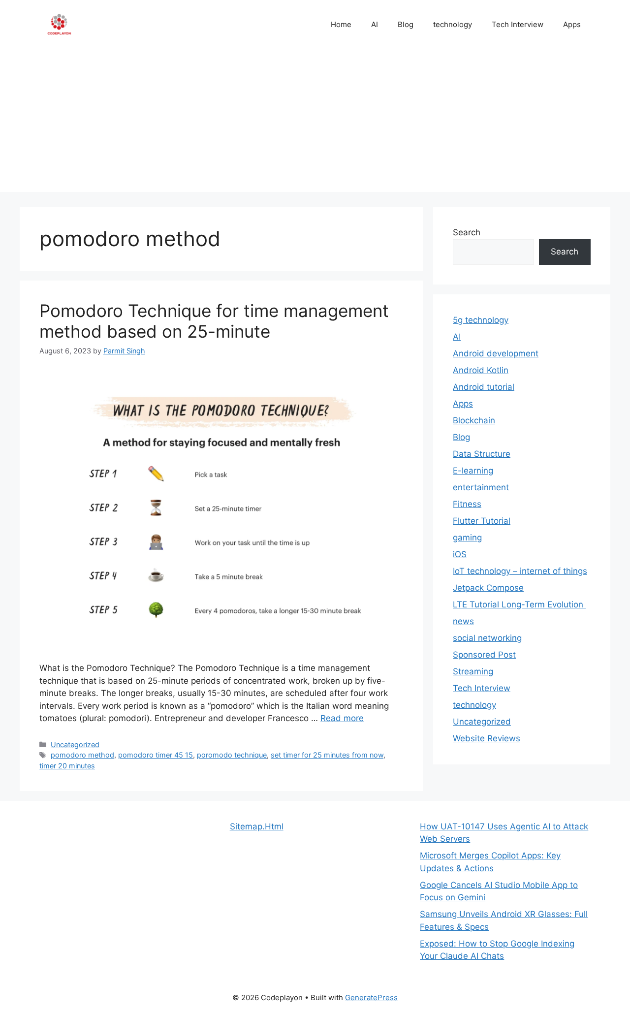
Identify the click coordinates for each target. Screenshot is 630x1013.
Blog (405, 24)
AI (374, 24)
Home (341, 24)
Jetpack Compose (488, 588)
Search (466, 232)
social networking (487, 638)
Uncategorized (75, 744)
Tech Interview (517, 24)
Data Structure (481, 454)
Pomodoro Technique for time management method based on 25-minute (214, 321)
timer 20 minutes (67, 765)
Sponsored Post (484, 655)
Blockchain (474, 420)
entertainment (481, 487)
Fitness (467, 504)
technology (452, 24)
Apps (572, 24)
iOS (460, 554)
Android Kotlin (480, 370)
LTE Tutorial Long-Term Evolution (519, 604)
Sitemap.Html (257, 826)
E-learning (473, 470)
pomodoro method (82, 755)
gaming (467, 537)
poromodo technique (232, 755)
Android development (495, 353)
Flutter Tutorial (481, 521)
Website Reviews (486, 738)
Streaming (473, 671)
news (463, 621)
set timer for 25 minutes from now (327, 755)
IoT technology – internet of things (520, 571)
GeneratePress (371, 997)
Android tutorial (483, 387)
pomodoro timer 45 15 (155, 755)
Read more (342, 718)
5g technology (480, 320)
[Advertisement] (315, 123)
